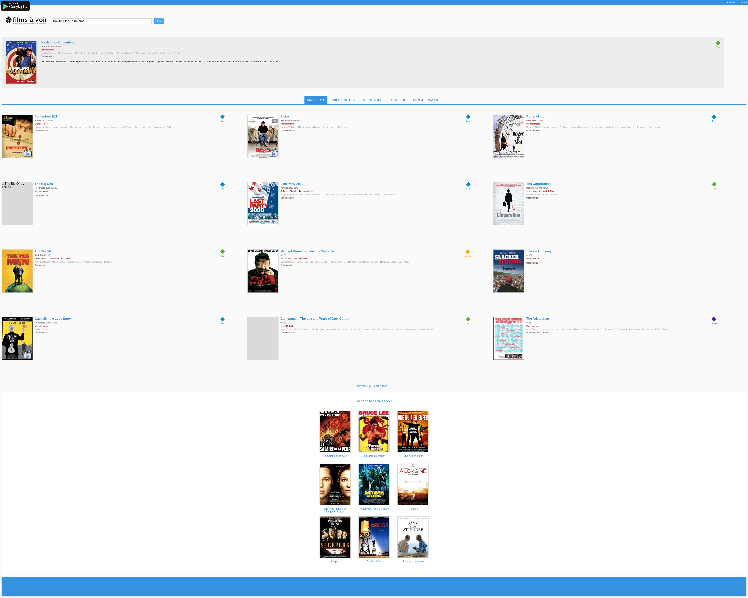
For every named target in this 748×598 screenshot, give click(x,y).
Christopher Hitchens (368, 262)
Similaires (316, 100)
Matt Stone (80, 53)
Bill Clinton (342, 127)
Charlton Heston (48, 53)
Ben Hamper (655, 127)
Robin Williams (661, 329)
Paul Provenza (533, 326)
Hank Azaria (547, 329)
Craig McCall (286, 326)
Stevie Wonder (126, 127)
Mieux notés (343, 100)
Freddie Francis (426, 329)
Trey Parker (621, 329)
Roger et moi (535, 116)
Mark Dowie (302, 262)
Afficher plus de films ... (374, 386)
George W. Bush (107, 53)
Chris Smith (40, 258)
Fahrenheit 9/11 (46, 116)
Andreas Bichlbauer (93, 262)
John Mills (376, 329)
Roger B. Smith (533, 127)
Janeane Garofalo (318, 262)
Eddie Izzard (607, 329)
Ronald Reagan (550, 127)
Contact (743, 2)
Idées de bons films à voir (374, 401)
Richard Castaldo (156, 53)
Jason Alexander (563, 329)
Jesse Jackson (389, 194)
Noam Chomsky (550, 194)
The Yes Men (44, 251)
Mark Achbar (548, 191)
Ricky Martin (159, 127)
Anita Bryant (612, 127)
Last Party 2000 (291, 183)
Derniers (397, 100)
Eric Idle (595, 329)
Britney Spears (110, 127)
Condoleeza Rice (78, 127)
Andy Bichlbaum (42, 262)
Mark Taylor (140, 53)
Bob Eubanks (641, 127)
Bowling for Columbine (57, 42)
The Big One (44, 183)
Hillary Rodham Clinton (309, 127)
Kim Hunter (364, 329)
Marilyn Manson (65, 53)
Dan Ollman (53, 258)
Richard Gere (335, 262)
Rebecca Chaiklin (288, 191)
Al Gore (170, 127)
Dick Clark (92, 53)
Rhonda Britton (597, 127)
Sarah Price (66, 258)
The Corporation (538, 183)
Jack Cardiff (286, 329)
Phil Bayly (108, 262)
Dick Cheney (94, 127)
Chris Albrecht (533, 329)
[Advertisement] (374, 586)
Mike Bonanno (58, 262)
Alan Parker (388, 329)
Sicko (284, 116)
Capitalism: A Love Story (53, 318)
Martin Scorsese (302, 329)
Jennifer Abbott (533, 191)
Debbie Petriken (42, 127)
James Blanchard (579, 127)
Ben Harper (374, 194)
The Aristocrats (537, 318)
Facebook (731, 2)
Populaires (372, 100)
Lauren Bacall (332, 329)
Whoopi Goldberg (581, 329)
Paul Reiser (634, 329)
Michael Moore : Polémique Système (307, 251)
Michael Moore (47, 50)
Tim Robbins (329, 194)
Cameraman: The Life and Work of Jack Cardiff (314, 318)
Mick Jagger (404, 262)
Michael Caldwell (125, 53)
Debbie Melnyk (300, 258)
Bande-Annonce (427, 100)
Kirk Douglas (318, 329)
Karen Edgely (626, 127)
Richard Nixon (328, 127)
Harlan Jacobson (388, 262)
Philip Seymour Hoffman (291, 194)
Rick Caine (285, 258)
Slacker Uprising (538, 251)
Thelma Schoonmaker (406, 329)
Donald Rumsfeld (60, 127)
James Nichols (174, 53)
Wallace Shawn (42, 329)
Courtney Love (344, 194)
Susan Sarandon (313, 194)
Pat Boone (564, 127)
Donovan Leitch (306, 191)
